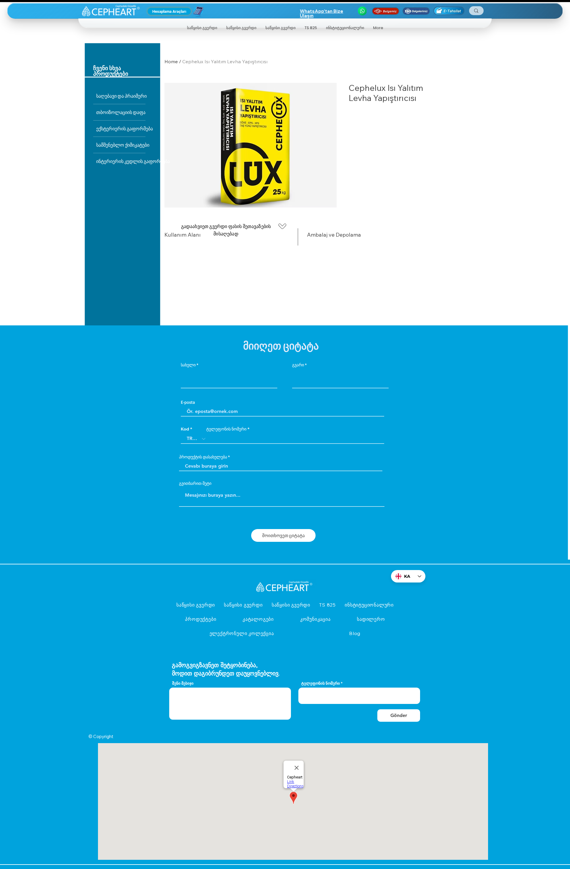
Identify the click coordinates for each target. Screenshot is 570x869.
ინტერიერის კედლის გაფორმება (120, 161)
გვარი (298, 365)
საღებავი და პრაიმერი (120, 96)
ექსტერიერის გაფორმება (120, 128)
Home (171, 61)
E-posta (188, 403)
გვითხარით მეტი (195, 484)
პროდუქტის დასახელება (203, 457)
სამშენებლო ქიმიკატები (120, 145)
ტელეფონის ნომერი (226, 429)
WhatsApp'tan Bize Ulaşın (321, 13)
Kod (185, 429)
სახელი (188, 365)
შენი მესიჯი (183, 683)
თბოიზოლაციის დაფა (120, 112)
